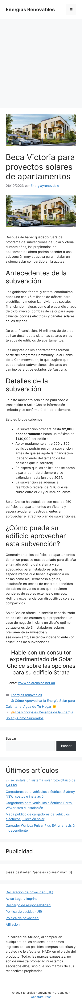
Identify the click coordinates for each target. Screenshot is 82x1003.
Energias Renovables (30, 9)
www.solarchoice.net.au (36, 683)
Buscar (11, 738)
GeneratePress (41, 997)
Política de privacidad (22, 918)
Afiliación (13, 924)
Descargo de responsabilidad (28, 905)
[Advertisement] (41, 62)
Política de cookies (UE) (24, 911)
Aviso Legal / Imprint (21, 899)
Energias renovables (26, 695)
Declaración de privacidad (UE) (29, 892)
